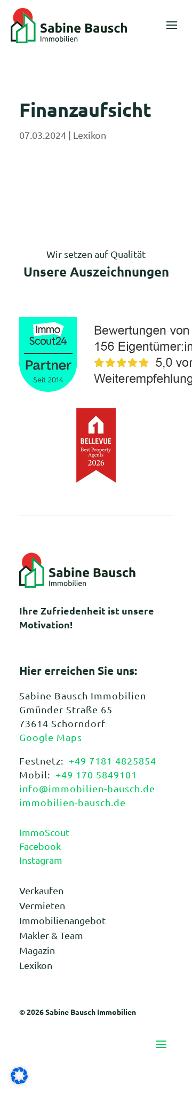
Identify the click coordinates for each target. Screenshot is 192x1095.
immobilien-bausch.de (72, 802)
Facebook (40, 846)
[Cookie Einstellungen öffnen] (19, 1080)
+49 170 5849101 (96, 774)
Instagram (40, 859)
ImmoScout (44, 832)
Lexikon (89, 134)
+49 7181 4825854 (112, 760)
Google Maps (50, 737)
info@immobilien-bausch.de (87, 788)
